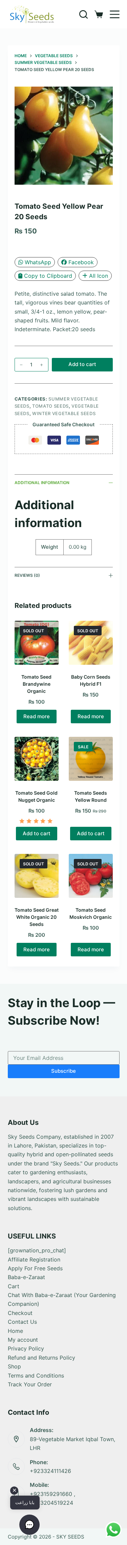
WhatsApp (38, 262)
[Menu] (115, 14)
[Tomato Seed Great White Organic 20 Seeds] (37, 876)
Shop (14, 1366)
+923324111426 (50, 1471)
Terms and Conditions (36, 1375)
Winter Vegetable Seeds (64, 413)
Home (15, 1330)
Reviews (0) (27, 575)
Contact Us (22, 1321)
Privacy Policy (26, 1348)
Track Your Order (30, 1384)
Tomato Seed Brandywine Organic (36, 684)
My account (23, 1339)
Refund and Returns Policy (41, 1357)
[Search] (83, 14)
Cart (13, 1286)
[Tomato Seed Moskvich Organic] (91, 876)
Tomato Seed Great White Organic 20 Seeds (37, 917)
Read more (36, 716)
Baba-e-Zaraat (26, 1277)
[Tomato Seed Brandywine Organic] (37, 643)
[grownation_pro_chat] (37, 1250)
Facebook (81, 262)
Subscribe (63, 1071)
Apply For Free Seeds (35, 1268)
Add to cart (82, 364)
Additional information (42, 482)
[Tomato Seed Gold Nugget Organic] (37, 759)
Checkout (20, 1313)
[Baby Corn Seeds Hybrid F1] (91, 643)
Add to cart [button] (36, 833)
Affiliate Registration (34, 1259)
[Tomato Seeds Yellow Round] (91, 759)
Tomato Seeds (50, 406)
